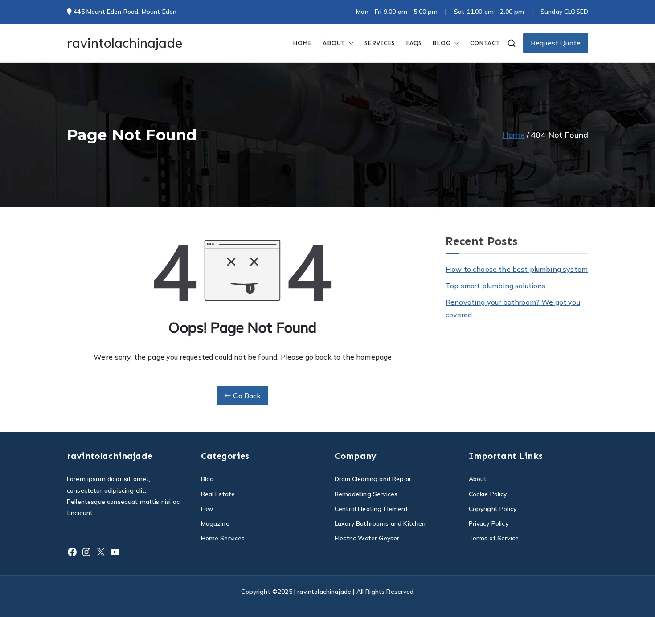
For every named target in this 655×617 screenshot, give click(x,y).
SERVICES (379, 43)
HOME (302, 43)
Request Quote (556, 42)
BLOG (441, 43)
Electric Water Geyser (367, 538)
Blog (207, 479)
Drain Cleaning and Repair (373, 479)
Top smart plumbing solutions (495, 285)
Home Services (223, 538)
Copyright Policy (493, 509)
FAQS (414, 43)
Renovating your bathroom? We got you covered (513, 308)
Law (207, 509)
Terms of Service (494, 538)
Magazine (215, 523)
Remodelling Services (366, 494)
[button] (349, 43)
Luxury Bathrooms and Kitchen (380, 523)
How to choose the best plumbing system (517, 269)
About (334, 43)
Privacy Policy (488, 523)
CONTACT (485, 43)
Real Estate (218, 494)
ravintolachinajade (124, 42)
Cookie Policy (488, 494)
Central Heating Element (371, 509)
